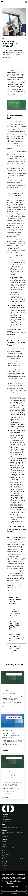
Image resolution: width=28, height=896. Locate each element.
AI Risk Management (6, 854)
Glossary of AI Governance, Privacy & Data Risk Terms (12, 833)
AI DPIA (3, 852)
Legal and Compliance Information (10, 847)
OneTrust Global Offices (7, 843)
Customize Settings (14, 886)
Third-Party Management (7, 819)
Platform (4, 870)
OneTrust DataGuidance (13, 573)
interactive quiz (16, 526)
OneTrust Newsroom (6, 826)
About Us (4, 841)
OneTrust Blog (12, 551)
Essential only (14, 890)
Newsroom (4, 846)
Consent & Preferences (7, 818)
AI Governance (5, 821)
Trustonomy (19, 566)
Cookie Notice (10, 882)
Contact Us (4, 863)
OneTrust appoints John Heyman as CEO (11, 827)
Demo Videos (5, 836)
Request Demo (5, 865)
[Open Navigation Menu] (26, 2)
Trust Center (5, 816)
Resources (4, 835)
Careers (4, 844)
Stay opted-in (14, 893)
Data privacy (5, 855)
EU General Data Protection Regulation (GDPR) (12, 858)
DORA (3, 857)
